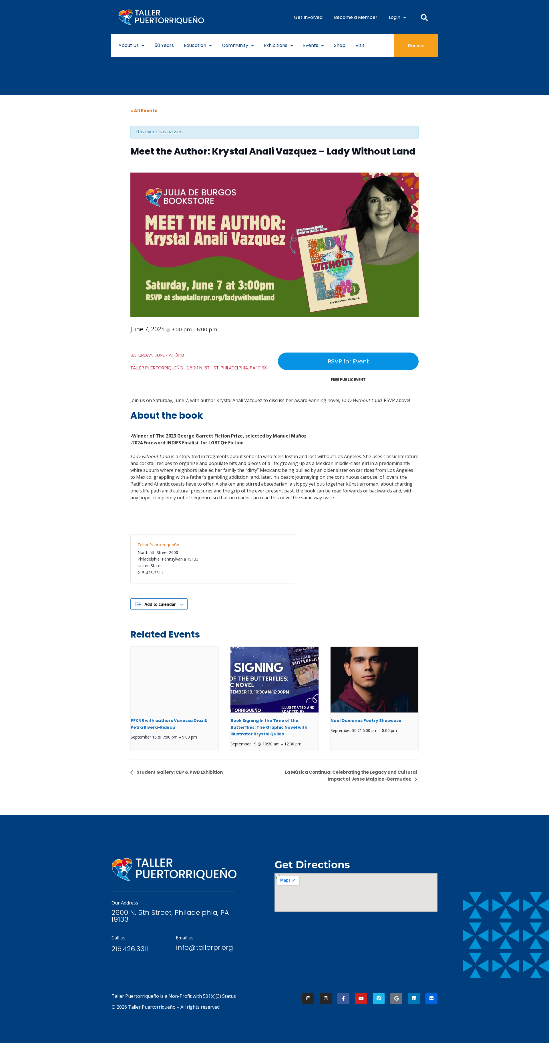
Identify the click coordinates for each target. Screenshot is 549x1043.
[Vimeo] (379, 999)
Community (235, 45)
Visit (360, 45)
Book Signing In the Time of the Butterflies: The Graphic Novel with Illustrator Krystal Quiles (268, 727)
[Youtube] (361, 999)
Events (310, 45)
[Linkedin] (414, 999)
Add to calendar (160, 604)
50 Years (164, 45)
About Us (128, 45)
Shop (339, 45)
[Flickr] (431, 999)
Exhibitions (275, 45)
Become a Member (355, 17)
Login (394, 17)
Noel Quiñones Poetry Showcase (366, 720)
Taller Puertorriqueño (158, 545)
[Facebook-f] (343, 999)
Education (195, 45)
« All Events (143, 110)
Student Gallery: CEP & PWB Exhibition (179, 772)
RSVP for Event (348, 361)
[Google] (396, 999)
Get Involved (308, 17)
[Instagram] (308, 999)
